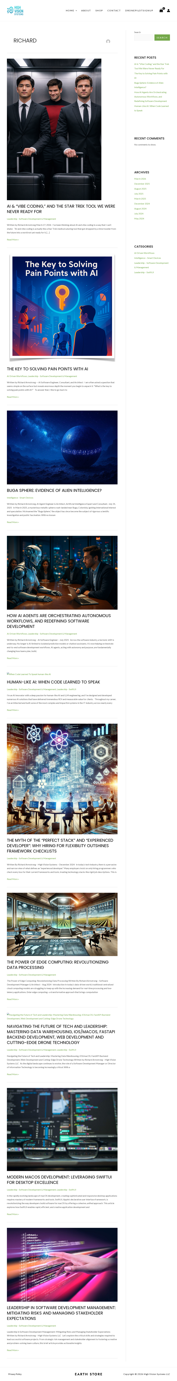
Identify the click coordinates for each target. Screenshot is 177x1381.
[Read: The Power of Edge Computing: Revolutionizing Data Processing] (62, 924)
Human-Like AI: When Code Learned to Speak (53, 682)
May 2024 (139, 218)
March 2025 (140, 198)
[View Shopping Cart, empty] (161, 10)
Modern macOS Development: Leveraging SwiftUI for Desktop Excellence (59, 1179)
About (86, 10)
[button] (75, 10)
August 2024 (140, 208)
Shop (99, 10)
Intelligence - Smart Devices (20, 497)
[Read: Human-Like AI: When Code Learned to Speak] (29, 673)
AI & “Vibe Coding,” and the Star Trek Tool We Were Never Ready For (61, 209)
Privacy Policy (15, 1374)
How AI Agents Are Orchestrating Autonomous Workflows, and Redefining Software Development (59, 621)
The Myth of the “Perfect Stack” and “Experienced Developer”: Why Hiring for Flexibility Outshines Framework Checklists (60, 845)
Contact (114, 10)
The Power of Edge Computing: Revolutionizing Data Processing (58, 964)
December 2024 (142, 203)
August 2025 (140, 188)
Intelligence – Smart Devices (147, 258)
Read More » (13, 239)
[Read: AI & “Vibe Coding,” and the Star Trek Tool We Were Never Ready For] (54, 129)
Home (70, 10)
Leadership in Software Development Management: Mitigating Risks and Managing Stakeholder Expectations (62, 1313)
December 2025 (142, 183)
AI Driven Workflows (17, 376)
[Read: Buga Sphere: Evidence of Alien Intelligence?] (62, 447)
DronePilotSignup (139, 10)
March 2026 (140, 178)
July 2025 (138, 193)
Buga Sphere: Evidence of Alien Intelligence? (54, 490)
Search (137, 32)
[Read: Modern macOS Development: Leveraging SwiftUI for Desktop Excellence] (62, 1129)
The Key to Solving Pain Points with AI (47, 369)
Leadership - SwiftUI (66, 689)
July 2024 (138, 213)
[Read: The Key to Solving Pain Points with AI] (62, 307)
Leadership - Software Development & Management (31, 218)
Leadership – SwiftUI (144, 272)
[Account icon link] (168, 10)
